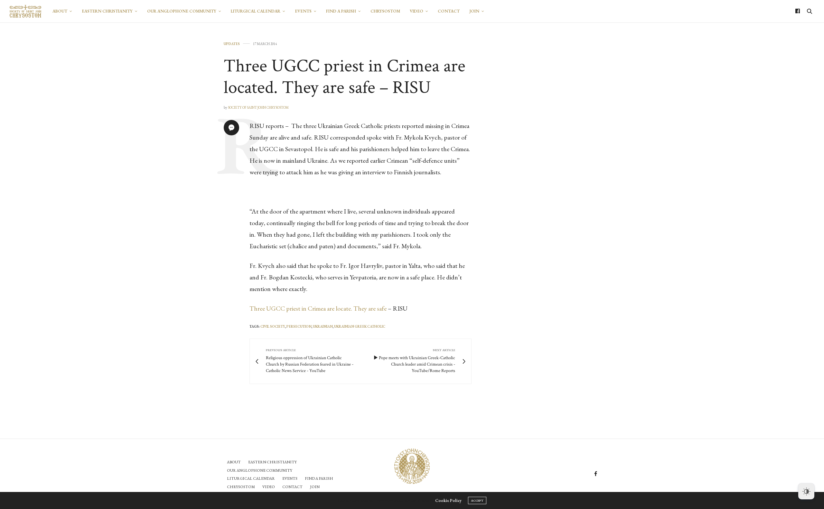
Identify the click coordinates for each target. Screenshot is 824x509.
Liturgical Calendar (255, 11)
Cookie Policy (448, 500)
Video (416, 11)
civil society (272, 326)
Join (474, 11)
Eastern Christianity (107, 11)
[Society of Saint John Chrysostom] (25, 11)
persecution (299, 326)
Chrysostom (385, 11)
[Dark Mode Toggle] (806, 491)
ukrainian (323, 326)
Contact (449, 11)
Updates (232, 44)
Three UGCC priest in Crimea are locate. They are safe (318, 308)
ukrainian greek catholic (359, 326)
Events (303, 11)
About (59, 11)
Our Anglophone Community (181, 11)
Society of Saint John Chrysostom (258, 107)
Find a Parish (341, 11)
